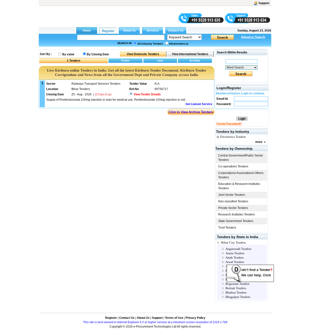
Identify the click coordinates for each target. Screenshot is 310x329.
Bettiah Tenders (235, 288)
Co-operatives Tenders (233, 166)
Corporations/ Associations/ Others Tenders (241, 175)
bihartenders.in (178, 43)
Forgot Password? (229, 123)
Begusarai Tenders (237, 284)
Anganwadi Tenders (238, 249)
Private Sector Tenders (233, 208)
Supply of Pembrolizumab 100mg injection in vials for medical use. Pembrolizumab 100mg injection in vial (115, 99)
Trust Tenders (227, 227)
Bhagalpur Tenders (237, 297)
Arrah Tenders (234, 257)
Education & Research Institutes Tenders (239, 186)
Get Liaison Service (199, 104)
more (259, 142)
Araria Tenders (234, 253)
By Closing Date (98, 54)
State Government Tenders (235, 221)
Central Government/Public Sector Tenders (240, 158)
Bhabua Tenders (236, 292)
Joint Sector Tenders (231, 195)
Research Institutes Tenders (236, 214)
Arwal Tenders (234, 262)
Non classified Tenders (233, 201)
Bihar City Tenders (233, 242)
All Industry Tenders (150, 43)
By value (68, 54)
